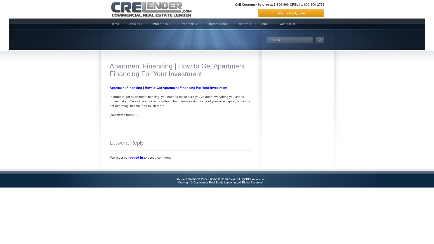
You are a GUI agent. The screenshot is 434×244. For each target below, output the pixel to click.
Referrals (244, 24)
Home (115, 24)
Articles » (136, 24)
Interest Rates (218, 24)
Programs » (189, 24)
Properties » (162, 24)
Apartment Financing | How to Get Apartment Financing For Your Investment (168, 87)
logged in (135, 157)
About (265, 24)
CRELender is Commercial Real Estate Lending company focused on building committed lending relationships (143, 9)
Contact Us (288, 24)
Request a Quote (291, 13)
